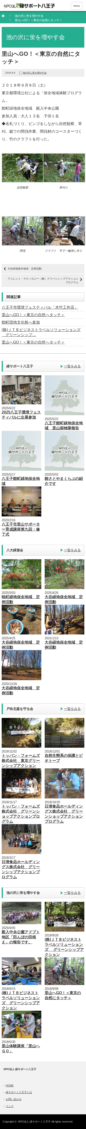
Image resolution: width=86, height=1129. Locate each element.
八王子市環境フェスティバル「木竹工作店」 (40, 307)
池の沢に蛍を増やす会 (29, 16)
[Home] (6, 17)
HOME (10, 1085)
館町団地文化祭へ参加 (21, 322)
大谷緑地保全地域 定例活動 (24, 268)
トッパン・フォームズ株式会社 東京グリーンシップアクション (21, 760)
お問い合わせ (14, 1099)
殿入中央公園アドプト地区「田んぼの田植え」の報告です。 (21, 937)
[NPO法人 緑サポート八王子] (29, 5)
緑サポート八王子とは (19, 1092)
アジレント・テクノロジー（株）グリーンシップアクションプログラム (43, 280)
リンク (10, 1106)
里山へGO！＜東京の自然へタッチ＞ (33, 315)
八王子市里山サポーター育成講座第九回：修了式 (21, 529)
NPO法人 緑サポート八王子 (34, 1121)
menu (76, 5)
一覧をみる (72, 366)
